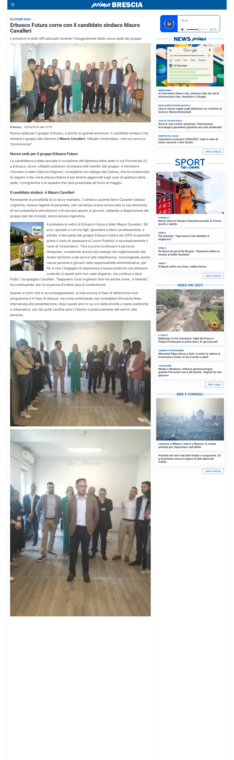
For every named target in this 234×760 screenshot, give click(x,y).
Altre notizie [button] (213, 151)
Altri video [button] (214, 384)
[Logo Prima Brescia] (117, 5)
